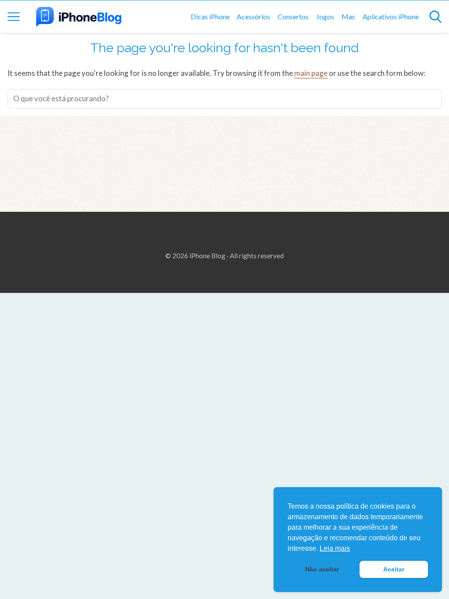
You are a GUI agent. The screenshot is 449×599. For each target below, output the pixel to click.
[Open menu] (13, 17)
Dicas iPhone (210, 16)
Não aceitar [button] (322, 569)
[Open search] (435, 17)
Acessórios (253, 16)
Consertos (293, 16)
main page (311, 73)
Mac (349, 16)
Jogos (325, 16)
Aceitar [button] (393, 569)
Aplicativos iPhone (391, 16)
